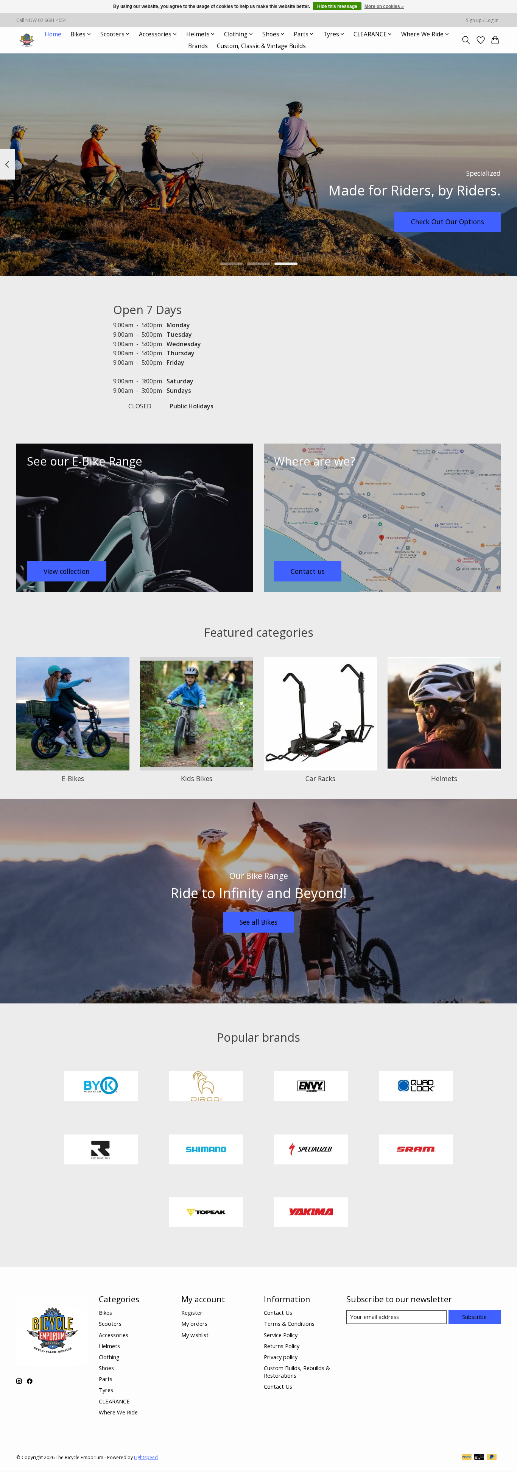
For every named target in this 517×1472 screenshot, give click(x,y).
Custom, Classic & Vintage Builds (261, 46)
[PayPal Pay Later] (492, 1457)
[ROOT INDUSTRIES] (101, 1150)
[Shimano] (206, 1150)
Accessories (113, 1335)
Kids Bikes (196, 778)
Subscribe (474, 1316)
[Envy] (311, 1087)
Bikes (105, 1312)
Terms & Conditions (289, 1323)
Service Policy (280, 1335)
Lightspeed (146, 1457)
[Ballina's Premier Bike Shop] (26, 40)
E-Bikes (73, 778)
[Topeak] (206, 1213)
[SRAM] (416, 1150)
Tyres (106, 1390)
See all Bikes (258, 922)
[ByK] (101, 1087)
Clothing (109, 1357)
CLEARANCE (114, 1401)
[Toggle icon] (466, 40)
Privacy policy (280, 1357)
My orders (194, 1323)
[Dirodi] (206, 1087)
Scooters (110, 1323)
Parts (105, 1379)
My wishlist (195, 1335)
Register (191, 1312)
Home (53, 34)
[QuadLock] (416, 1087)
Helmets (444, 778)
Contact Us (278, 1312)
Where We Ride (118, 1412)
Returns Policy (281, 1346)
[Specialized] (311, 1150)
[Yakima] (311, 1213)
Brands (198, 46)
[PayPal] (467, 1457)
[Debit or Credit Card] (479, 1457)
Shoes (106, 1368)
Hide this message (337, 6)
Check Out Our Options (447, 221)
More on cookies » (384, 6)
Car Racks (320, 778)
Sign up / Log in (482, 20)
